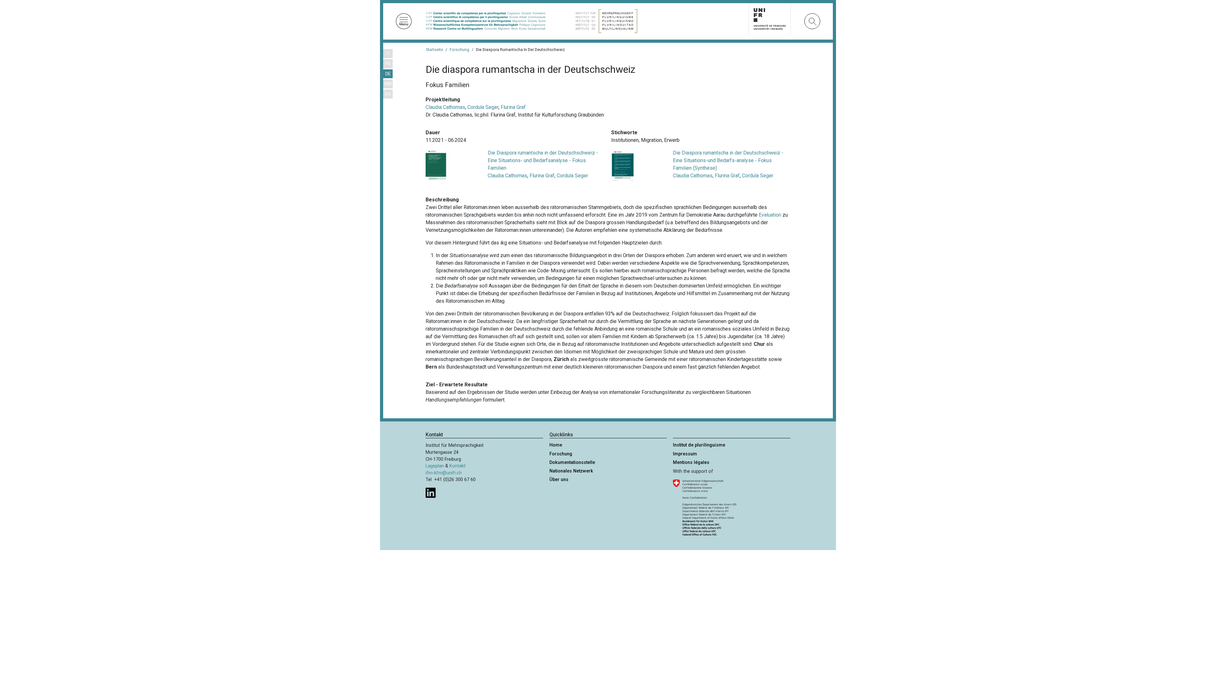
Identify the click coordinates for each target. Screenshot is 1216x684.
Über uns (558, 479)
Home (555, 445)
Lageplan (435, 466)
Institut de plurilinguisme (699, 445)
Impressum (685, 454)
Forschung (459, 49)
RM (388, 84)
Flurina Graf (513, 107)
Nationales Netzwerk (571, 471)
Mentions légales (691, 462)
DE (388, 74)
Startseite (434, 49)
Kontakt (457, 466)
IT (388, 53)
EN (388, 94)
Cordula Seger (482, 107)
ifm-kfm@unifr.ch (444, 473)
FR (387, 63)
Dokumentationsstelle (572, 462)
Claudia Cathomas (445, 107)
